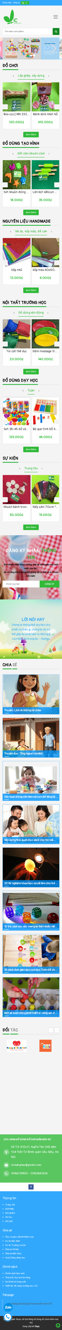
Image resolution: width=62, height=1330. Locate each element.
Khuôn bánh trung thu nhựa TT (17, 507)
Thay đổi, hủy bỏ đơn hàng (17, 1277)
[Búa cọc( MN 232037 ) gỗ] (16, 96)
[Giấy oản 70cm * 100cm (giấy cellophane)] (45, 489)
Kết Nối (9, 1221)
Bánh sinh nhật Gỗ (45, 114)
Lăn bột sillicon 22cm (46, 192)
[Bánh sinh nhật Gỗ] (45, 96)
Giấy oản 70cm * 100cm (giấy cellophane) (46, 507)
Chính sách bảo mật (15, 1273)
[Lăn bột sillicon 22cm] (45, 174)
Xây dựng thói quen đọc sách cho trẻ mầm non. (31, 840)
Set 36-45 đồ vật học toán (16, 429)
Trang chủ (10, 1204)
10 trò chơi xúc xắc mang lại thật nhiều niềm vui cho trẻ (31, 926)
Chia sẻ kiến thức (13, 1253)
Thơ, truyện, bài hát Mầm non (19, 1237)
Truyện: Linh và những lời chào (22, 710)
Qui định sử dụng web (15, 1281)
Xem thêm (31, 134)
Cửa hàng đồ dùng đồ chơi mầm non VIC (30, 1303)
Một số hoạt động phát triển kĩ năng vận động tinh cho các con (31, 1013)
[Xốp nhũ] (16, 252)
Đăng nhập (7, 3)
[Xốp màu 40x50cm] (45, 252)
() (26, 3)
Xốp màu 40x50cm (46, 270)
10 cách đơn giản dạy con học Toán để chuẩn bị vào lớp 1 (31, 969)
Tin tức (8, 1217)
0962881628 (39, 1173)
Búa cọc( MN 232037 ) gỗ (17, 114)
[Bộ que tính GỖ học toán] (45, 411)
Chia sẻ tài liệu (12, 1249)
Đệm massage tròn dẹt (46, 351)
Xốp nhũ (16, 270)
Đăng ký (16, 3)
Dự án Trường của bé (15, 1245)
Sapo (37, 1326)
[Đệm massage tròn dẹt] (45, 333)
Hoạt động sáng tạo (15, 1257)
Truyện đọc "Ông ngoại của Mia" (24, 753)
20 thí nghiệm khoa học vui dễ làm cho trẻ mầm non (31, 883)
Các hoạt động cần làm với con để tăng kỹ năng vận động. (31, 796)
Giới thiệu (9, 1209)
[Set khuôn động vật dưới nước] (16, 174)
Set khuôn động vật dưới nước (17, 192)
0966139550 (20, 1173)
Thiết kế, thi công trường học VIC (21, 1286)
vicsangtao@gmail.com (26, 1165)
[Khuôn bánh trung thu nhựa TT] (16, 489)
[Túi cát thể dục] (16, 333)
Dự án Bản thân (12, 1241)
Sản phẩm (10, 1213)
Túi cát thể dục (16, 351)
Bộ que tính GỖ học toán (45, 429)
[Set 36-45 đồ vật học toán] (16, 411)
